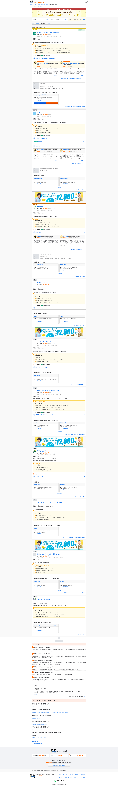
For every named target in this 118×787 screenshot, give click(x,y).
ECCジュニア (41, 451)
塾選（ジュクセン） (33, 4)
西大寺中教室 (66, 150)
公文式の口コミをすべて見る (78, 163)
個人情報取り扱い (83, 774)
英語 (33, 730)
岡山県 (38, 6)
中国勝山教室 (37, 484)
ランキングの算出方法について (38, 25)
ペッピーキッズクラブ (44, 342)
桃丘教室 (39, 236)
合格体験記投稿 (78, 775)
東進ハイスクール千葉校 (42, 63)
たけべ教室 (65, 236)
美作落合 (34, 737)
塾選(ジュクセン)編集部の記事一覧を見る (76, 696)
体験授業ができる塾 (36, 724)
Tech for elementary (43, 599)
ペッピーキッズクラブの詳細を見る (77, 384)
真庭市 (41, 6)
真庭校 (35, 528)
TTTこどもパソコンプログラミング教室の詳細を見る (73, 537)
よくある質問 (71, 774)
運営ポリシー (61, 777)
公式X (43, 694)
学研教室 (40, 207)
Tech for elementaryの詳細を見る (77, 634)
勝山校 (35, 316)
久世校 (61, 316)
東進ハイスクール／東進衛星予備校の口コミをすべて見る (72, 78)
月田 (45, 737)
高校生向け (38, 23)
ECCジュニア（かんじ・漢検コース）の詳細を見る (74, 592)
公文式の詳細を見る (80, 189)
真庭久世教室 (37, 375)
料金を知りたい (52, 103)
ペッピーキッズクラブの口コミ (42, 367)
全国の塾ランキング (68, 777)
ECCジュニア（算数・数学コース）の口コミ (45, 414)
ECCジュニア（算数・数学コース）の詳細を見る (74, 434)
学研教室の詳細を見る (79, 276)
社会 (44, 730)
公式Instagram (38, 694)
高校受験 (38, 712)
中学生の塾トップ (36, 741)
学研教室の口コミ (39, 232)
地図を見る (40, 100)
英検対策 (47, 712)
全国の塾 (38, 4)
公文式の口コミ (39, 146)
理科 (42, 730)
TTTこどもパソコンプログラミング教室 (49, 502)
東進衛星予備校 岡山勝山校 (40, 95)
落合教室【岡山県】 (38, 178)
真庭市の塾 (47, 4)
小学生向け (49, 23)
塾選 (69, 679)
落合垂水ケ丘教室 (64, 178)
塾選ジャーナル (76, 777)
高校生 (41, 706)
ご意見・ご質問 (61, 775)
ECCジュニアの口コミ (41, 476)
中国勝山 (41, 737)
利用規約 (76, 774)
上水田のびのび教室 (38, 264)
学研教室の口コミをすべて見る (77, 249)
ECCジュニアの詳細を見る (79, 496)
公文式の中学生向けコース (41, 138)
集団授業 (38, 718)
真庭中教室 (62, 484)
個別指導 (34, 718)
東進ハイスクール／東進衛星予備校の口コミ (45, 58)
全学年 (33, 23)
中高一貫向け (65, 712)
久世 (38, 737)
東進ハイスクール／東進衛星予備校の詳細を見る (74, 106)
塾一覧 (60, 774)
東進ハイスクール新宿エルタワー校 (71, 63)
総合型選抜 (59, 712)
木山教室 (36, 423)
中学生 (37, 706)
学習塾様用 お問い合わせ (59, 765)
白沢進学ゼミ (41, 282)
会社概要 (67, 775)
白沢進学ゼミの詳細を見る (79, 325)
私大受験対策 (53, 712)
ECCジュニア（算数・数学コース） (48, 391)
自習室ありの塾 (44, 724)
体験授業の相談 (40, 103)
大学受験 (43, 712)
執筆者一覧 (65, 774)
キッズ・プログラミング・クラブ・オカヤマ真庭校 (45, 625)
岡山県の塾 (43, 4)
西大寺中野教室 (40, 150)
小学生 (33, 706)
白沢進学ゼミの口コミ (40, 308)
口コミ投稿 (72, 775)
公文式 (39, 113)
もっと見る (55, 75)
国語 (36, 730)
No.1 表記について (84, 777)
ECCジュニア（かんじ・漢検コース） (49, 554)
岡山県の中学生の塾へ (38, 743)
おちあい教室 (63, 264)
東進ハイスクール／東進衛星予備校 (48, 33)
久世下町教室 (63, 423)
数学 (39, 730)
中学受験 (34, 712)
